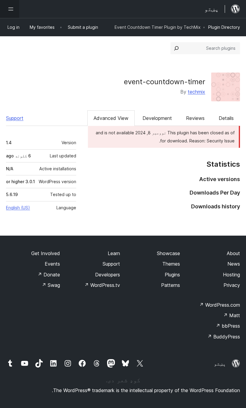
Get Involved (45, 253)
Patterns (170, 285)
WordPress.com (219, 305)
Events (52, 264)
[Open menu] (9, 9)
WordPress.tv (102, 285)
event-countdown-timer (164, 81)
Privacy (232, 285)
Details (226, 118)
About (233, 253)
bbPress (228, 326)
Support (14, 118)
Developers (107, 275)
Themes (171, 264)
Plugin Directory (224, 27)
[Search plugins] (176, 48)
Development (157, 118)
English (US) (18, 207)
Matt (231, 315)
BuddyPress (223, 337)
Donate (49, 275)
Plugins (172, 275)
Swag (51, 285)
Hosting (231, 275)
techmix (196, 92)
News (233, 264)
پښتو (220, 364)
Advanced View (111, 118)
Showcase (168, 253)
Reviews (195, 118)
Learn (114, 253)
